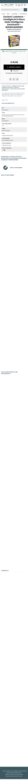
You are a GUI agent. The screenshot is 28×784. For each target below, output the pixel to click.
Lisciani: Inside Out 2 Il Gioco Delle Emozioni (14, 323)
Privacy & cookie (19, 776)
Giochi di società (6, 130)
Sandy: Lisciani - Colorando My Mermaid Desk (14, 750)
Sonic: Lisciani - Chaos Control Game (14, 355)
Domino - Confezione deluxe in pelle (14, 259)
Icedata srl (13, 776)
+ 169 (3, 150)
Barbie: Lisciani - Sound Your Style (14, 591)
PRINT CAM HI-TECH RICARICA (14, 521)
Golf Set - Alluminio (14, 291)
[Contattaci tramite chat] (16, 5)
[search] (25, 9)
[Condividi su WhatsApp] (17, 79)
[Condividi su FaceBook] (10, 79)
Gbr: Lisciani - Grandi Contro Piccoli (14, 196)
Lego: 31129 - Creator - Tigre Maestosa (14, 718)
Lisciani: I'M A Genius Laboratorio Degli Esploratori (14, 426)
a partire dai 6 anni (6, 145)
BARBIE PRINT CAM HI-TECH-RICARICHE (14, 553)
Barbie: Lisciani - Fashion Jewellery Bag (14, 687)
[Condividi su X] (13, 79)
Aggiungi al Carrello (15, 67)
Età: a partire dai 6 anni (7, 140)
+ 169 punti (15, 71)
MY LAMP (14, 458)
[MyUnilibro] (19, 5)
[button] (25, 5)
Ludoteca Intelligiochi (7, 135)
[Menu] (2, 5)
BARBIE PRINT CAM (14, 490)
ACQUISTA (14, 206)
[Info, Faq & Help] (22, 5)
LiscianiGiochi (5, 120)
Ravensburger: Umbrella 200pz (14, 655)
